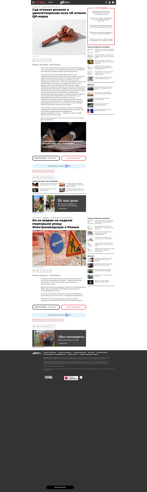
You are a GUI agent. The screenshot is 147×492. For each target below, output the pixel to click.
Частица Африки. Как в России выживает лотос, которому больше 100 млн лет (104, 228)
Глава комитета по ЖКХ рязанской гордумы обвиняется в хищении (49, 184)
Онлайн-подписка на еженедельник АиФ (55, 354)
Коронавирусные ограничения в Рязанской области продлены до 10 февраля (62, 142)
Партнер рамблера (58, 377)
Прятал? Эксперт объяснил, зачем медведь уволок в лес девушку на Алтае (104, 244)
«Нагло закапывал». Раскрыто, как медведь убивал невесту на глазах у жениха (104, 56)
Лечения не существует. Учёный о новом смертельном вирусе (104, 78)
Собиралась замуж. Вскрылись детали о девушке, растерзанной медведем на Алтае (103, 67)
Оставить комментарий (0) (74, 158)
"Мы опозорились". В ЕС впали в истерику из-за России (102, 110)
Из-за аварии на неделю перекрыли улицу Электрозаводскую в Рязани (101, 26)
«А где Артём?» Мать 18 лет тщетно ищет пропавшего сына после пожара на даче (104, 73)
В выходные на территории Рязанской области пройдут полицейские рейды (101, 13)
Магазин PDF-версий (102, 352)
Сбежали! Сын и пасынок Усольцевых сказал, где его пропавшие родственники (105, 250)
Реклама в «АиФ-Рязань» (64, 352)
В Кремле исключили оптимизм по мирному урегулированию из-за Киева (103, 88)
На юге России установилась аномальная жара (102, 99)
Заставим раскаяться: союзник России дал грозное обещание (102, 270)
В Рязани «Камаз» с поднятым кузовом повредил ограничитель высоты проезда (75, 185)
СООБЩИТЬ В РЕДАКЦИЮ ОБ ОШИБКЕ (88, 354)
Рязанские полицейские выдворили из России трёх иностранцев (101, 33)
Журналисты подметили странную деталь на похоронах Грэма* (103, 264)
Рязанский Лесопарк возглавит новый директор (48, 189)
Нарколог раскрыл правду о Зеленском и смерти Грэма (101, 281)
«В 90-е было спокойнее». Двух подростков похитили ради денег (104, 238)
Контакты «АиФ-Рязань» (50, 352)
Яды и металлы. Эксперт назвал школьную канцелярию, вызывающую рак (103, 233)
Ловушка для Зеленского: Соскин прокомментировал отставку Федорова (103, 259)
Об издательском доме (79, 352)
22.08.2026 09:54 (36, 217)
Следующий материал (60, 487)
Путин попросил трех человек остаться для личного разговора (103, 93)
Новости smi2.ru (38, 212)
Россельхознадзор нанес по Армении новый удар (101, 104)
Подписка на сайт (72, 354)
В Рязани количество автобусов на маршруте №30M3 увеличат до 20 (75, 190)
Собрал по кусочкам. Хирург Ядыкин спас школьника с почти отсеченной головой (105, 51)
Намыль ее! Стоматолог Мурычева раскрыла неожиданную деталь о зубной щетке (104, 222)
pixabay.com (35, 56)
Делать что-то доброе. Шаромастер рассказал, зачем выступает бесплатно (101, 19)
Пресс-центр (91, 352)
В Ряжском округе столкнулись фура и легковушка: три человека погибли (101, 39)
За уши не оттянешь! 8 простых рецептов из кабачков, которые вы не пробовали (105, 62)
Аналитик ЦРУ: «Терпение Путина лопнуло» (103, 276)
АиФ (44, 267)
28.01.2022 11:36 (36, 7)
